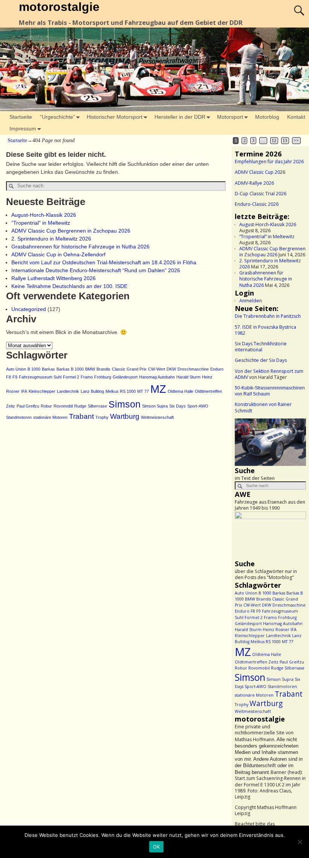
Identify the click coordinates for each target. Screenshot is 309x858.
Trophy (102, 417)
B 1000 (34, 369)
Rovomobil (63, 406)
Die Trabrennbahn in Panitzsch (268, 316)
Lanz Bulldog (92, 391)
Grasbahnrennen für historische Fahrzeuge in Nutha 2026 (80, 247)
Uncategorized (28, 309)
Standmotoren (19, 417)
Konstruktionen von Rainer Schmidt (263, 407)
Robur (46, 406)
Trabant (81, 416)
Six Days (177, 406)
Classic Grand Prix (129, 369)
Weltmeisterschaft (157, 417)
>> (296, 140)
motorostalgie (59, 7)
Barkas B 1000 (70, 369)
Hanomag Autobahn (157, 377)
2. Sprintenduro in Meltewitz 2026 (51, 239)
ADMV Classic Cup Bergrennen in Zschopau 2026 (70, 231)
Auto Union (16, 369)
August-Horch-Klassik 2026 (43, 215)
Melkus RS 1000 (121, 391)
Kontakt (296, 117)
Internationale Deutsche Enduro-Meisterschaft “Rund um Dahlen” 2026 (95, 270)
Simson (125, 404)
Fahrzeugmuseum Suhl (40, 377)
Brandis (103, 369)
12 (274, 140)
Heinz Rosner (276, 629)
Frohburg (102, 377)
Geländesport (125, 377)
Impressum (22, 129)
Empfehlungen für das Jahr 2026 (269, 161)
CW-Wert (156, 369)
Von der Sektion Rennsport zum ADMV (269, 374)
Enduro (216, 369)
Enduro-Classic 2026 (256, 204)
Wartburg (124, 416)
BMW (90, 369)
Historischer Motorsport (114, 117)
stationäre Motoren (50, 417)
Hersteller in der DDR (179, 117)
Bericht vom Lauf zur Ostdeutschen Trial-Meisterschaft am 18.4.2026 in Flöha (103, 262)
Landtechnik (68, 391)
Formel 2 (71, 377)
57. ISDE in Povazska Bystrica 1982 (265, 330)
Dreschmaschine (193, 369)
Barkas (48, 369)
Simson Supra (155, 406)
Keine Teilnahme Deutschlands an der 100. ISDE (69, 286)
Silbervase (97, 406)
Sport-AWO (197, 406)
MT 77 (143, 391)
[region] (270, 442)
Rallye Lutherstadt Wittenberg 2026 (53, 278)
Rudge (80, 406)
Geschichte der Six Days (261, 360)
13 (285, 140)
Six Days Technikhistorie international (261, 346)
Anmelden (250, 300)
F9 (14, 377)
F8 (8, 377)
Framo (87, 377)
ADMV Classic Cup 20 (257, 172)
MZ (158, 389)
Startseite (20, 117)
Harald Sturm (188, 377)
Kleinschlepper (42, 391)
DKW (171, 369)
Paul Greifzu (28, 406)
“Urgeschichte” (57, 117)
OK (156, 847)
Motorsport (230, 117)
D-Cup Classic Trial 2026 (260, 193)
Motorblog (267, 117)
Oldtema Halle (180, 391)
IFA (24, 391)
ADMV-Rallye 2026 (254, 183)
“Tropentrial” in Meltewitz (40, 223)
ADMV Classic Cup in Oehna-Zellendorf (58, 254)
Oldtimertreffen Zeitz (256, 662)
